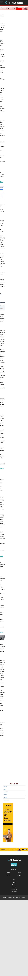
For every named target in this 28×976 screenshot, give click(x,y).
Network (5, 786)
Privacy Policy (14, 889)
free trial (2, 388)
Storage (5, 797)
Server (5, 789)
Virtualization (6, 800)
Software (5, 794)
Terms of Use (14, 891)
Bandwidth (6, 791)
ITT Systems (9, 897)
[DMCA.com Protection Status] (14, 865)
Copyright (14, 887)
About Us (14, 884)
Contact (14, 882)
